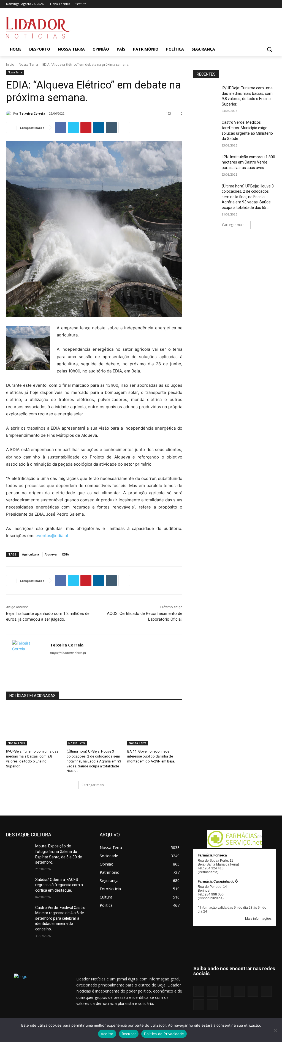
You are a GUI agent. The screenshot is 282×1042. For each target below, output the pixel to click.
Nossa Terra (28, 64)
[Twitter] (265, 4)
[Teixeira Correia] (9, 113)
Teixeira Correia (32, 113)
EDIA (65, 554)
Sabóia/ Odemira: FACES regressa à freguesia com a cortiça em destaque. (59, 884)
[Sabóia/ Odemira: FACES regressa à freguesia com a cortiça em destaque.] (18, 885)
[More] (124, 127)
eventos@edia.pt (52, 535)
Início (10, 64)
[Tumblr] (257, 4)
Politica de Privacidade (164, 1034)
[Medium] (242, 4)
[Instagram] (227, 4)
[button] (269, 49)
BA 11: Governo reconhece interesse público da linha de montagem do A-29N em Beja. (151, 756)
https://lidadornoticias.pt (68, 653)
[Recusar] (275, 1030)
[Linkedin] (234, 4)
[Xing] (273, 4)
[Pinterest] (250, 4)
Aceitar (107, 1034)
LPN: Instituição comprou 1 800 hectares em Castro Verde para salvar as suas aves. (248, 162)
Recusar (129, 1034)
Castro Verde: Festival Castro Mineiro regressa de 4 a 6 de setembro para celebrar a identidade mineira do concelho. (60, 918)
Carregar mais (93, 785)
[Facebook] (219, 4)
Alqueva (51, 554)
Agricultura (30, 554)
